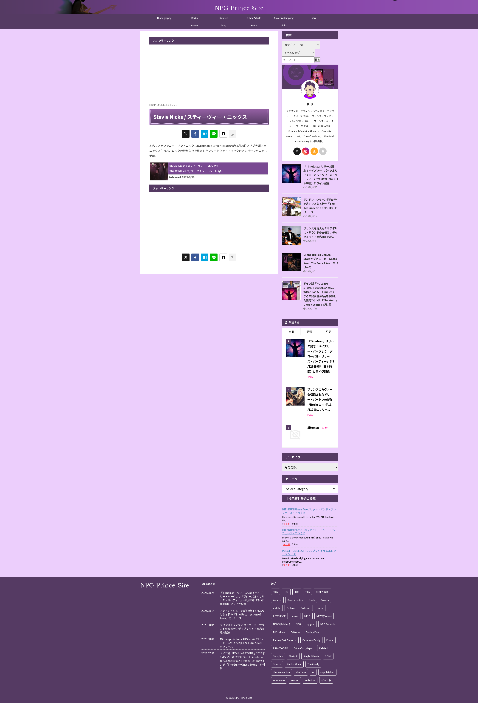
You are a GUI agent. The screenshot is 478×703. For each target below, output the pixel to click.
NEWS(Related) (281, 624)
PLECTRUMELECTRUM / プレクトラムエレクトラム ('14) (309, 552)
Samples (278, 656)
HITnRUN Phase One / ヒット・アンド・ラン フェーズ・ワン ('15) (309, 531)
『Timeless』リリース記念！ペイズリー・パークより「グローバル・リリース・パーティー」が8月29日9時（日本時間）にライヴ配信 (320, 174)
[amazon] (314, 151)
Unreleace (279, 680)
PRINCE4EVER (280, 648)
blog (223, 25)
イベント (326, 680)
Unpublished (327, 672)
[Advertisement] (209, 72)
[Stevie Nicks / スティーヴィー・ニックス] (204, 134)
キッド (286, 523)
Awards (277, 600)
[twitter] (186, 134)
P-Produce (279, 632)
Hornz (320, 608)
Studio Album (294, 664)
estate (277, 608)
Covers (325, 600)
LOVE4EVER (279, 616)
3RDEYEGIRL (322, 592)
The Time (301, 672)
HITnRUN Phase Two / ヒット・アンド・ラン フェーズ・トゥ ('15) (309, 511)
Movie (295, 616)
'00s (275, 592)
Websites (310, 680)
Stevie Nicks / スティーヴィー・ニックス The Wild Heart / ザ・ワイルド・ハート (194, 168)
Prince (329, 640)
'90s (307, 592)
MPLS (307, 616)
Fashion (291, 608)
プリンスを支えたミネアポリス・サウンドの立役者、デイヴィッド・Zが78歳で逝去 (320, 232)
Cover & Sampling (284, 18)
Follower (306, 608)
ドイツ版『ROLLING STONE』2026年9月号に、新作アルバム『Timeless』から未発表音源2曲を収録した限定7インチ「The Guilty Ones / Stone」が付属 (320, 293)
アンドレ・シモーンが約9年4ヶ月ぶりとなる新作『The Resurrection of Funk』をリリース (320, 205)
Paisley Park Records (285, 640)
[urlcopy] (232, 134)
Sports (277, 664)
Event (254, 25)
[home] (323, 151)
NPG (298, 624)
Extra (313, 18)
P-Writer (295, 632)
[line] (214, 134)
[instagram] (305, 151)
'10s (286, 592)
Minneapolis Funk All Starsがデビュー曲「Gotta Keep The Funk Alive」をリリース (320, 261)
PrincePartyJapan (303, 648)
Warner (295, 680)
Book (312, 600)
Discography (164, 18)
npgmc (310, 624)
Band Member (295, 600)
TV (313, 672)
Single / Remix (311, 656)
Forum (194, 25)
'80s (296, 592)
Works (194, 18)
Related (224, 18)
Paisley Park (312, 632)
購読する (293, 322)
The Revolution (281, 672)
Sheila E (293, 656)
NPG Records (327, 624)
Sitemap (313, 427)
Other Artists (254, 18)
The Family (313, 664)
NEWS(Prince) (324, 616)
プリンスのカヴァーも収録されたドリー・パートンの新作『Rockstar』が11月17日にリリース (320, 399)
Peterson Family (311, 640)
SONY (328, 656)
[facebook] (195, 134)
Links (284, 25)
